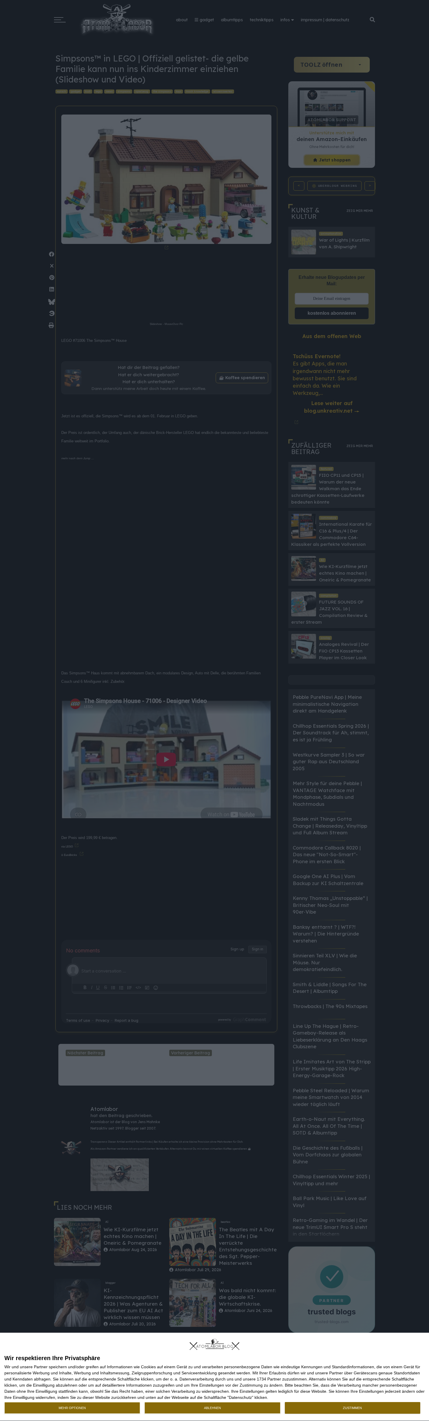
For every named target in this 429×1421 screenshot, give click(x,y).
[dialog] (214, 1377)
